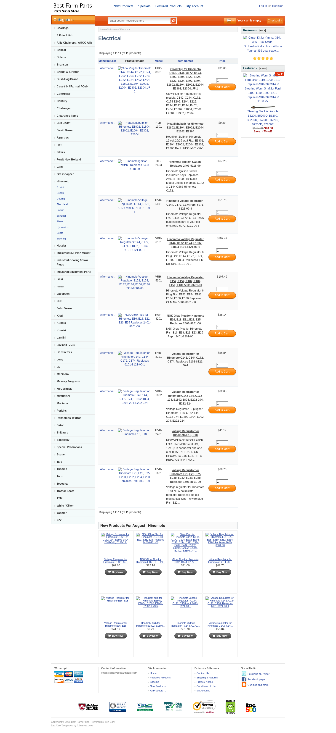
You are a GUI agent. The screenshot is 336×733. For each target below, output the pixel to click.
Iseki (60, 279)
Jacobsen (63, 293)
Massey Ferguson (68, 381)
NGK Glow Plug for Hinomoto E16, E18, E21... (150, 560)
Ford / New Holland (69, 159)
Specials (144, 6)
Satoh (60, 425)
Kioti (60, 315)
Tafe (59, 461)
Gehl (60, 166)
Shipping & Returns (207, 677)
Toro (59, 476)
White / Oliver (65, 505)
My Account (195, 6)
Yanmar (62, 513)
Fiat (59, 145)
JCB (59, 301)
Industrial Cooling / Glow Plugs (72, 262)
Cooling (60, 198)
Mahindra (63, 374)
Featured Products (168, 6)
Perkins (62, 410)
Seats (59, 232)
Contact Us (203, 673)
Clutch (60, 193)
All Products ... (158, 690)
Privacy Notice (205, 681)
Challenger (64, 108)
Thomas (62, 469)
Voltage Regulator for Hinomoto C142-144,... (115, 560)
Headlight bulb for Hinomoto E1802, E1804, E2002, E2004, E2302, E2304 (185, 127)
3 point (60, 187)
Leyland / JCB (66, 345)
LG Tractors (64, 352)
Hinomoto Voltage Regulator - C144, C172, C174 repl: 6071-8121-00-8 (185, 204)
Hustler (61, 245)
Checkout (274, 20)
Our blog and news (258, 684)
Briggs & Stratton (68, 72)
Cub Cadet (63, 123)
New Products (123, 6)
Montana (62, 403)
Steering (61, 238)
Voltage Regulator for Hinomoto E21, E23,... (220, 560)
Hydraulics (62, 227)
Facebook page (256, 679)
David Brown (65, 130)
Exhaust (61, 215)
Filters (61, 152)
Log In (263, 6)
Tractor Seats (65, 491)
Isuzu (60, 286)
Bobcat (61, 50)
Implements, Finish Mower (74, 253)
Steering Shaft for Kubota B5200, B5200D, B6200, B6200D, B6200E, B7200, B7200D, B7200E (263, 118)
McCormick (64, 388)
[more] (261, 30)
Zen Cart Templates (62, 725)
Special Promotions (69, 447)
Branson (62, 64)
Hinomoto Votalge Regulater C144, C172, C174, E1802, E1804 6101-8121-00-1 (185, 243)
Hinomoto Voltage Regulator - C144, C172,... (185, 624)
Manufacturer (107, 61)
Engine (60, 210)
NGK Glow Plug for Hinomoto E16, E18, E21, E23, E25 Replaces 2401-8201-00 (185, 319)
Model (159, 61)
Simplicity (63, 439)
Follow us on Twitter (258, 674)
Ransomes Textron (69, 418)
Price (222, 61)
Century (62, 101)
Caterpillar (63, 93)
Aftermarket (107, 68)
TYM (59, 498)
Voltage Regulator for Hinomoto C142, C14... (220, 624)
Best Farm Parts (80, 721)
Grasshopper (65, 174)
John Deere (64, 308)
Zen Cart (110, 721)
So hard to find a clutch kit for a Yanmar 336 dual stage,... (263, 48)
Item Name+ (185, 61)
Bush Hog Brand (67, 79)
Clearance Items (67, 115)
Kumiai (61, 330)
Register (277, 6)
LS (58, 366)
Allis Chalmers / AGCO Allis (75, 42)
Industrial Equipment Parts (74, 271)
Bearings (63, 28)
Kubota (61, 323)
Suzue (61, 454)
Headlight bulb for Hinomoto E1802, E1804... (150, 624)
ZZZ (59, 520)
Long (60, 359)
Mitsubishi (63, 396)
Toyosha (62, 483)
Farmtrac (63, 137)
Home (103, 29)
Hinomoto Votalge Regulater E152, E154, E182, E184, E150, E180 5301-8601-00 (185, 281)
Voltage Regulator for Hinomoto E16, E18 (115, 624)
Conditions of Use (206, 686)
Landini (61, 337)
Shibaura (62, 432)
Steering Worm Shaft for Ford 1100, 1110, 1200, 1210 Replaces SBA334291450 (263, 93)
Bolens (61, 57)
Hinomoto (113, 29)
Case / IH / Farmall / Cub (72, 86)
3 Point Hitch (65, 35)
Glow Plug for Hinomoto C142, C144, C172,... (185, 560)
